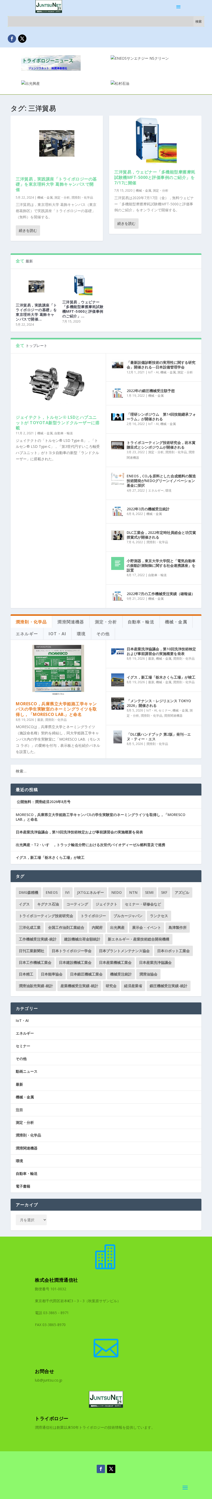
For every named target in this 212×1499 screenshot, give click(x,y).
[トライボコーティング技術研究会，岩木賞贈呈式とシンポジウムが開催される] (117, 445)
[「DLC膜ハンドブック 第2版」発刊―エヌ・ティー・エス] (117, 736)
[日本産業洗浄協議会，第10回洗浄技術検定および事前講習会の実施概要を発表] (117, 651)
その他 (21, 1058)
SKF (164, 892)
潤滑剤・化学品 (82, 197)
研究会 (111, 985)
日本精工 (26, 974)
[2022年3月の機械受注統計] (117, 511)
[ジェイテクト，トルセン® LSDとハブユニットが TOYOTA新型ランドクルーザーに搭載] (58, 383)
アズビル (182, 892)
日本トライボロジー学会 (72, 950)
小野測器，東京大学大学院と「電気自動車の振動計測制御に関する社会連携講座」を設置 (161, 565)
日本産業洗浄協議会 (155, 962)
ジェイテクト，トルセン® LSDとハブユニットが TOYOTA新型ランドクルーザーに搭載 (58, 422)
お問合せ (44, 1371)
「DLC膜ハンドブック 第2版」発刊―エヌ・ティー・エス (159, 736)
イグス (24, 904)
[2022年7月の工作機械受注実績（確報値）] (117, 596)
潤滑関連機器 (173, 715)
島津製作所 (178, 927)
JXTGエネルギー (90, 892)
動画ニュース (26, 1071)
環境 (168, 490)
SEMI (149, 892)
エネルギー (156, 490)
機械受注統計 (121, 974)
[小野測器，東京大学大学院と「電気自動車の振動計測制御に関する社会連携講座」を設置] (117, 563)
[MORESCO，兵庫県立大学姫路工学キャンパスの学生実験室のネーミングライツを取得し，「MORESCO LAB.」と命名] (58, 670)
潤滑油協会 (148, 974)
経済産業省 (133, 985)
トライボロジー (93, 915)
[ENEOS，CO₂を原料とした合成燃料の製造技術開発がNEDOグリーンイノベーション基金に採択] (117, 478)
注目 (19, 1109)
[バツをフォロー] (22, 38)
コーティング (77, 904)
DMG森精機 (28, 892)
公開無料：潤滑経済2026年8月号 (43, 801)
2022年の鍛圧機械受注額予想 (151, 390)
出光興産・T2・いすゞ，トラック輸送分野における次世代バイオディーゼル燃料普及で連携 (90, 844)
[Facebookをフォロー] (12, 38)
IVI (67, 892)
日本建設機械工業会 (75, 962)
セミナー (164, 710)
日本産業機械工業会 (115, 962)
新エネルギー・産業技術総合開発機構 (138, 939)
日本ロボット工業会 (173, 950)
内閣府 (97, 927)
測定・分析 (62, 197)
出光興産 (117, 927)
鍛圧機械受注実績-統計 (168, 985)
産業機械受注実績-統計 (79, 985)
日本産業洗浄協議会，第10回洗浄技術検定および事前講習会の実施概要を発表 (161, 651)
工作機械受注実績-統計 (38, 939)
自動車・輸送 (63, 433)
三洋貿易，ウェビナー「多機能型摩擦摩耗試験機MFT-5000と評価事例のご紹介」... (83, 309)
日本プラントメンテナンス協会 (124, 950)
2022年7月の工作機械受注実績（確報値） (161, 593)
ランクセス (159, 915)
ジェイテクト (106, 904)
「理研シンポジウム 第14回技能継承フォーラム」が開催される (161, 416)
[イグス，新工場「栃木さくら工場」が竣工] (117, 679)
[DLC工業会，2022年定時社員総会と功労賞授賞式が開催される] (117, 535)
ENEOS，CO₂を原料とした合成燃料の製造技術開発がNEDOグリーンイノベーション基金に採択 (161, 480)
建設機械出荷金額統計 (82, 939)
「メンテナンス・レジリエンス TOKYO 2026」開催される (159, 703)
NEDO (116, 892)
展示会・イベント (146, 927)
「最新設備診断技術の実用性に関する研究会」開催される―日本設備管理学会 (161, 364)
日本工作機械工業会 (35, 962)
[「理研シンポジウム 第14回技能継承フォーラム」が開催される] (117, 416)
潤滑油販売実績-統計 (36, 985)
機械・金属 (45, 197)
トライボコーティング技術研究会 (46, 915)
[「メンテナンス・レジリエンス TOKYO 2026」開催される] (117, 703)
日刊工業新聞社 (31, 950)
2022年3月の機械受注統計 (148, 508)
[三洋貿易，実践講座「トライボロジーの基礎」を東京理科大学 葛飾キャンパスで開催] (57, 143)
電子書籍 (23, 1186)
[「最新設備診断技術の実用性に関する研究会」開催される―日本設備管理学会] (117, 365)
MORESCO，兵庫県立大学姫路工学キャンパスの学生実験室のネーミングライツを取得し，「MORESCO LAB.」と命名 (56, 709)
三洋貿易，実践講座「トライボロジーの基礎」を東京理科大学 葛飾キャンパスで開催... (36, 312)
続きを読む (28, 230)
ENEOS (52, 892)
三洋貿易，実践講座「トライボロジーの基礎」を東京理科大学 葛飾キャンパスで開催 (56, 184)
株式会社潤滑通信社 (56, 1280)
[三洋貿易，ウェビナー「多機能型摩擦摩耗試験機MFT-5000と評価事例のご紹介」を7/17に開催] (155, 140)
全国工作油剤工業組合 (66, 927)
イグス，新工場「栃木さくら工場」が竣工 (161, 677)
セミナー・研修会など (143, 904)
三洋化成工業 (30, 927)
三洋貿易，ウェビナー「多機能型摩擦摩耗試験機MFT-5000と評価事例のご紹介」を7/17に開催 (154, 177)
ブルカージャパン (127, 915)
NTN (133, 892)
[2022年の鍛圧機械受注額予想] (117, 393)
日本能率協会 (52, 974)
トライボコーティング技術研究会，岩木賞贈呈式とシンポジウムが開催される (161, 445)
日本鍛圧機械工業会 (86, 974)
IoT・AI (153, 372)
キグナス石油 (48, 904)
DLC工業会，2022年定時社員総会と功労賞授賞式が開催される (161, 535)
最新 (40, 719)
